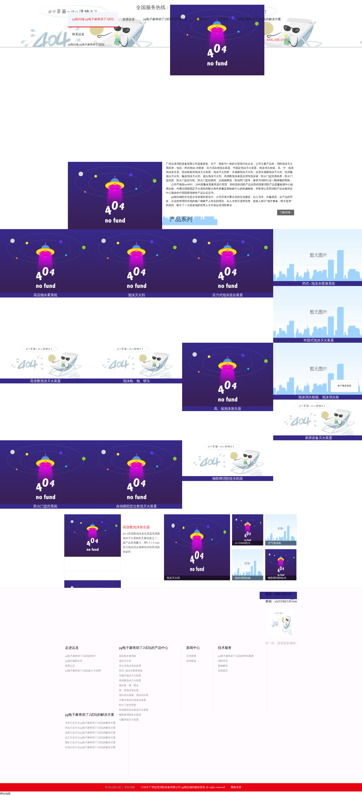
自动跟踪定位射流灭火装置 (133, 709)
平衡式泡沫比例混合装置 (132, 700)
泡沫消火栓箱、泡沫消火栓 (133, 695)
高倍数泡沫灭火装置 (130, 680)
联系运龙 (78, 34)
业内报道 (191, 660)
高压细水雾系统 (127, 656)
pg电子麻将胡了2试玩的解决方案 (259, 19)
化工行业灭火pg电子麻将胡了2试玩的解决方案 (90, 737)
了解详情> (286, 212)
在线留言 (223, 670)
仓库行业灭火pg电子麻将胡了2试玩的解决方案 (90, 722)
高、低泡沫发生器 (129, 690)
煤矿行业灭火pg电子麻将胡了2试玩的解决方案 (90, 742)
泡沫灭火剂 (125, 660)
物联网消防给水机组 (130, 714)
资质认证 (70, 665)
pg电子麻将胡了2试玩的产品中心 (165, 19)
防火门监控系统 (127, 704)
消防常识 (223, 660)
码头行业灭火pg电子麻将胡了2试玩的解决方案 (90, 727)
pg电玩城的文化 (73, 660)
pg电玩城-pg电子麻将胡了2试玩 (93, 19)
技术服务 (222, 19)
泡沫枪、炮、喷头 (129, 685)
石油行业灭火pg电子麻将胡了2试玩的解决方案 (90, 747)
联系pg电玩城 (113, 787)
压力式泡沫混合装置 (130, 665)
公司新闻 (191, 656)
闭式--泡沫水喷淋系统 (131, 670)
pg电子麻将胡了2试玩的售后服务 (236, 656)
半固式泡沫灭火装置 (130, 675)
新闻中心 (202, 19)
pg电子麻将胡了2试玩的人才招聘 (83, 670)
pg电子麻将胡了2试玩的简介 (80, 656)
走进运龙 (129, 19)
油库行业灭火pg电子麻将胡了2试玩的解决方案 (90, 732)
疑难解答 (223, 665)
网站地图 (129, 787)
